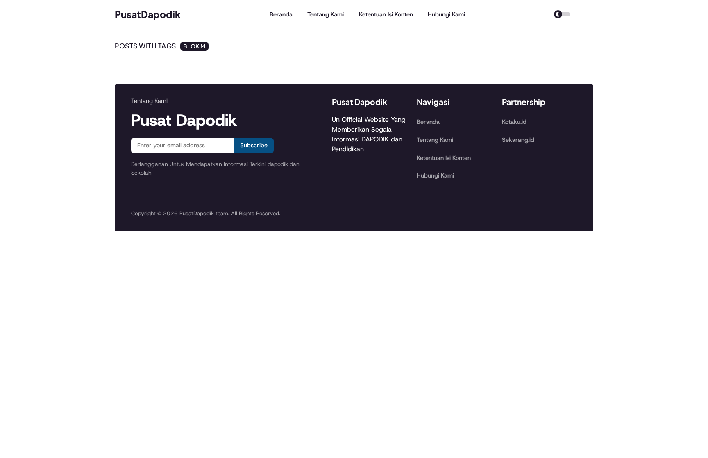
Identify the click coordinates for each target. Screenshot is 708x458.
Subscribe (254, 145)
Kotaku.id (514, 122)
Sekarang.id (518, 140)
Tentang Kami (325, 14)
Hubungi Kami (446, 14)
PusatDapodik (148, 14)
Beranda (281, 14)
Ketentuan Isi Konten (386, 14)
